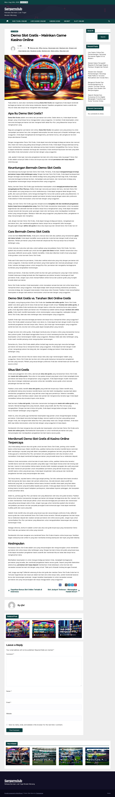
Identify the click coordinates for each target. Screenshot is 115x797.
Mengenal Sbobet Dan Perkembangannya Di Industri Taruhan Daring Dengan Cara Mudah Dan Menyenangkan (97, 86)
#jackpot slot (63, 48)
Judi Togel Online (19, 21)
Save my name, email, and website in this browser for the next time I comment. (36, 725)
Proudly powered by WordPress (13, 793)
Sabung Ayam (55, 21)
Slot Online (79, 21)
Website (9, 713)
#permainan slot (23, 51)
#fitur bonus (43, 48)
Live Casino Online (38, 21)
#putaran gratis (35, 51)
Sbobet (67, 21)
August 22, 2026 (42, 759)
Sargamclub (13, 9)
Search (90, 31)
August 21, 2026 (68, 759)
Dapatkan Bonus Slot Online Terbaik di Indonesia (26, 591)
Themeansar (39, 793)
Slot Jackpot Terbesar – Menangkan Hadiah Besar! (62, 591)
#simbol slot (46, 51)
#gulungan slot (53, 48)
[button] (109, 21)
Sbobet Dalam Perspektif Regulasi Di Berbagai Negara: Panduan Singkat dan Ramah (98, 65)
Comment (10, 654)
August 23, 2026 (15, 759)
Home (109, 793)
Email (8, 702)
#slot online (55, 51)
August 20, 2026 (95, 759)
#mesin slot (73, 48)
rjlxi (21, 46)
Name (9, 691)
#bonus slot (34, 48)
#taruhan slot (64, 51)
